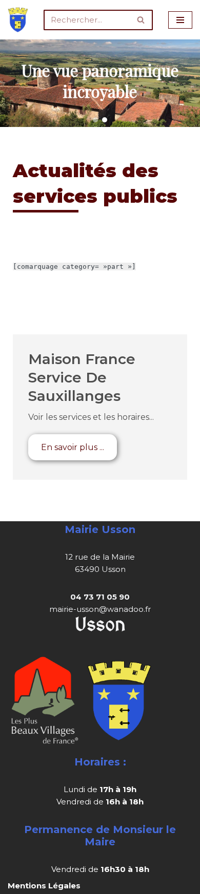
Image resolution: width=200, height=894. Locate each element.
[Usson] (18, 19)
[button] (95, 119)
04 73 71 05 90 (100, 597)
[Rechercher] (141, 20)
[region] (100, 83)
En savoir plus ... (72, 447)
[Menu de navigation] (180, 20)
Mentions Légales (44, 885)
